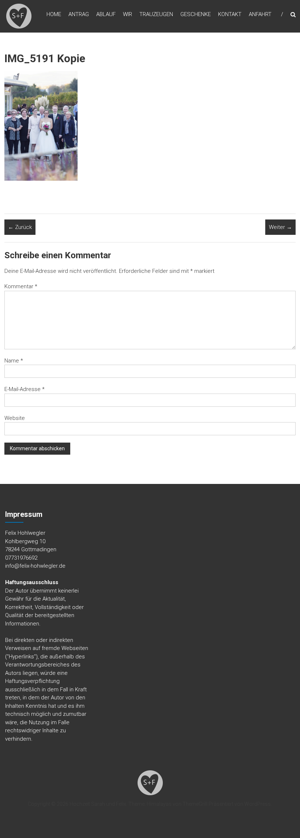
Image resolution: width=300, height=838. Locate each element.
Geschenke (195, 14)
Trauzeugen (156, 14)
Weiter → (280, 227)
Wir (127, 14)
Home (53, 14)
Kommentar (20, 286)
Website (14, 418)
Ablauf (106, 14)
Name (13, 360)
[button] (18, 16)
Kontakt (229, 14)
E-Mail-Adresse (24, 389)
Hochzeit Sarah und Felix (98, 804)
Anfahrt (260, 14)
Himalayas (159, 804)
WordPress (257, 804)
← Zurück (20, 227)
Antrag (78, 14)
